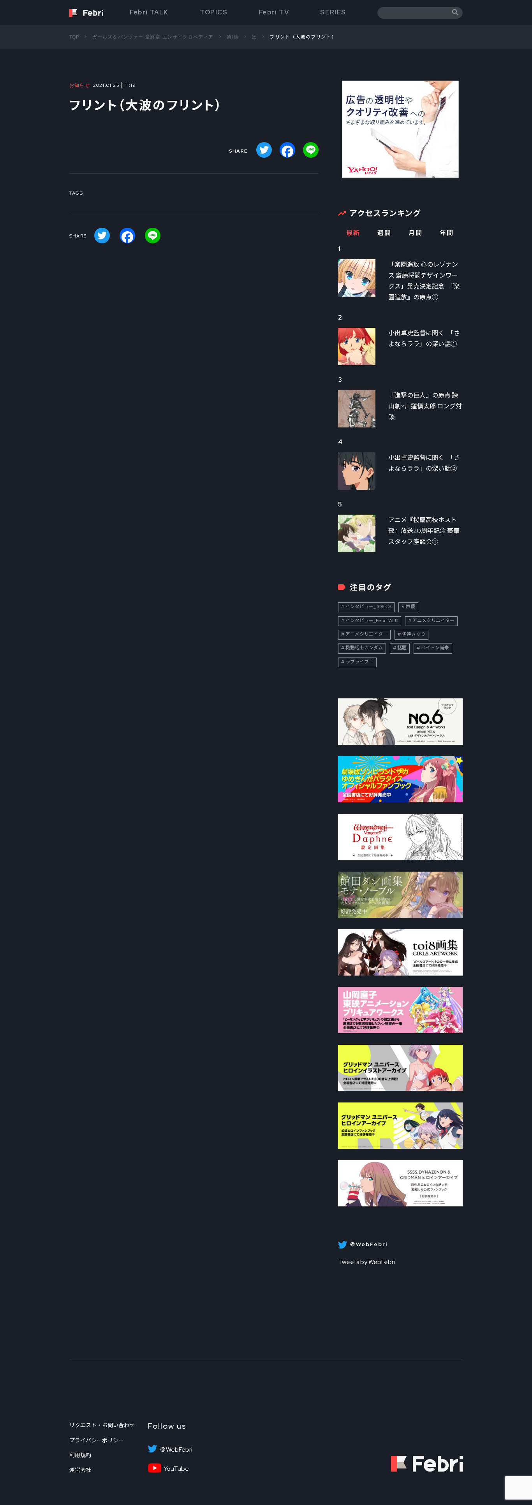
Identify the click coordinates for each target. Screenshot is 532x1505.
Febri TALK (149, 12)
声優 (410, 606)
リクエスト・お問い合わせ (102, 1425)
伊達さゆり (413, 634)
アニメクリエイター (433, 620)
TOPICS (214, 12)
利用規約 (80, 1455)
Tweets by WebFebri (366, 1262)
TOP (74, 37)
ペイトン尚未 (435, 648)
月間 (415, 233)
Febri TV (274, 12)
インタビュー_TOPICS (368, 606)
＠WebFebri (176, 1449)
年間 (446, 233)
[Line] (311, 150)
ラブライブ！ (359, 662)
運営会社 (80, 1469)
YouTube (176, 1468)
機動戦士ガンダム (364, 648)
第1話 (233, 37)
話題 (402, 648)
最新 (353, 233)
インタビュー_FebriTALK (371, 620)
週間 (384, 233)
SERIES (333, 12)
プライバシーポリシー (96, 1440)
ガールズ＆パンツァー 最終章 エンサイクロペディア (153, 37)
